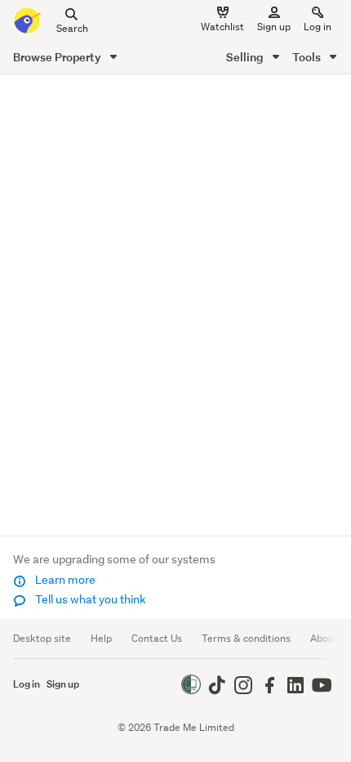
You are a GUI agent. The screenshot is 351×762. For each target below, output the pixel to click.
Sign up (274, 27)
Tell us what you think (89, 599)
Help (101, 638)
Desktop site (42, 638)
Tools (307, 57)
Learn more (64, 579)
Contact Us (156, 638)
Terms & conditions (246, 638)
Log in (317, 27)
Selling (246, 57)
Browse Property (58, 57)
